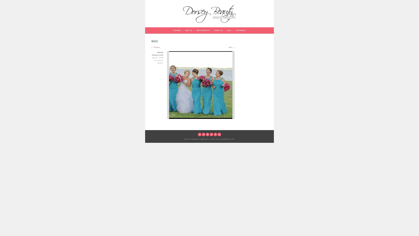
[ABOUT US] (203, 134)
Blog (229, 30)
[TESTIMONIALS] (219, 134)
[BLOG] (215, 134)
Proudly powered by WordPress (196, 139)
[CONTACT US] (211, 134)
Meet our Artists (203, 30)
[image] (201, 118)
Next (230, 47)
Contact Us (218, 30)
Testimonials (241, 30)
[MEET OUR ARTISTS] (207, 134)
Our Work (177, 30)
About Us (188, 30)
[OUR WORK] (199, 134)
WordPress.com (228, 139)
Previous (156, 47)
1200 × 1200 (158, 58)
